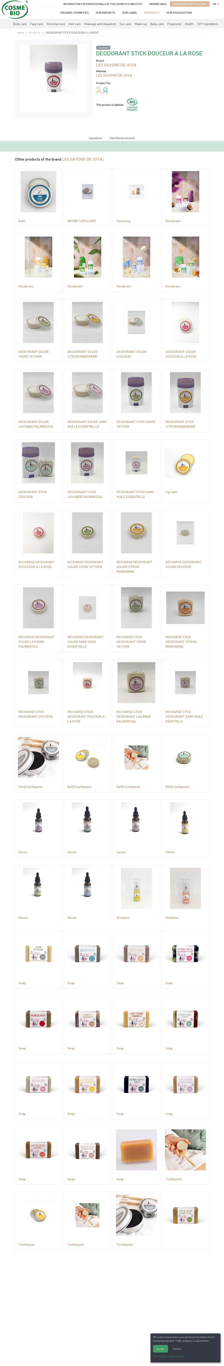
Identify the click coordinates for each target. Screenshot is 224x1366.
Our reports (105, 12)
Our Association (179, 12)
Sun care (125, 24)
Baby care (157, 24)
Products (151, 12)
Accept (160, 1348)
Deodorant (103, 47)
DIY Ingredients (207, 24)
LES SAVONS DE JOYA (82, 158)
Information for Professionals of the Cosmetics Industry (102, 3)
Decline (177, 1348)
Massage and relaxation (100, 24)
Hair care (75, 24)
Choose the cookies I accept (168, 1356)
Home (20, 32)
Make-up (141, 24)
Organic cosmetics (74, 12)
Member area (157, 3)
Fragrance (174, 24)
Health (189, 24)
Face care (36, 24)
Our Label (129, 12)
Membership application (189, 3)
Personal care (56, 24)
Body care (20, 24)
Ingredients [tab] (95, 138)
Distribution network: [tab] (122, 138)
